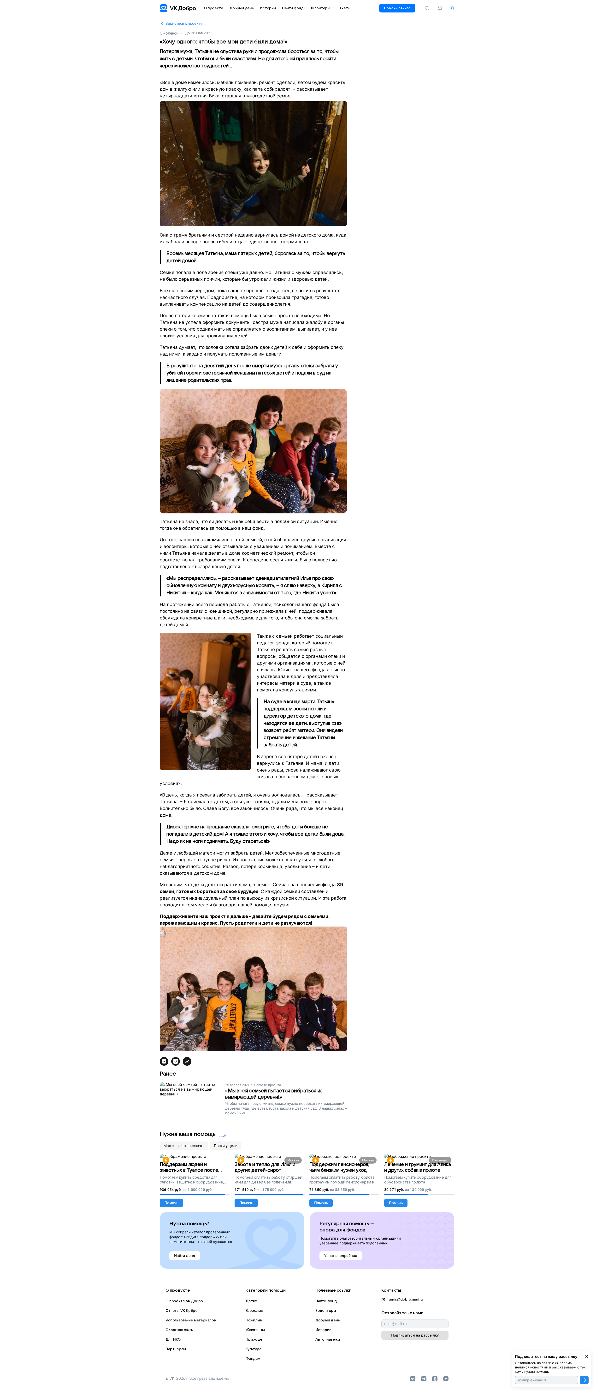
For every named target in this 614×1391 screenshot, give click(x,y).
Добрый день (327, 1320)
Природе (254, 1339)
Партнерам (175, 1349)
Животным (255, 1330)
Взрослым (255, 1311)
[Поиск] (428, 8)
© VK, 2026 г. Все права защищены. (197, 1378)
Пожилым (254, 1320)
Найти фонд (326, 1301)
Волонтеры (325, 1311)
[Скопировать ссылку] (187, 1061)
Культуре (254, 1349)
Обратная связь (179, 1330)
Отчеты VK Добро (181, 1311)
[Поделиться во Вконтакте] (164, 1061)
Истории (323, 1330)
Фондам (253, 1359)
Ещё (222, 1135)
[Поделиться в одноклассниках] (175, 1061)
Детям (251, 1301)
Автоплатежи (327, 1339)
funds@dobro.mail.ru (405, 1299)
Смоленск (169, 33)
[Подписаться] (584, 1380)
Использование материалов (190, 1320)
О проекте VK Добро (184, 1301)
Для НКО (173, 1339)
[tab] (184, 1145)
